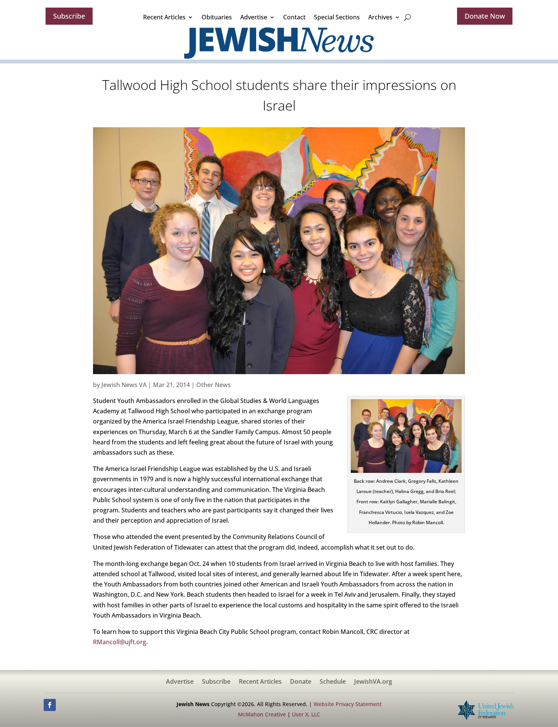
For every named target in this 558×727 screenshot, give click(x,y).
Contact (294, 17)
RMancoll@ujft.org (119, 642)
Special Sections (337, 17)
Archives (380, 17)
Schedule (333, 682)
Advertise (253, 17)
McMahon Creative (262, 714)
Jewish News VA (124, 385)
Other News (213, 385)
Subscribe (69, 16)
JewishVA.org (373, 682)
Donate (300, 682)
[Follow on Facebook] (50, 705)
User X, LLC (306, 714)
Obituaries (217, 17)
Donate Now (485, 16)
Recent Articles (164, 17)
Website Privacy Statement (347, 704)
